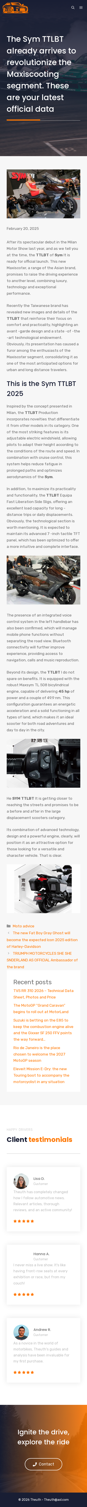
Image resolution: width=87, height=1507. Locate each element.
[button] (73, 8)
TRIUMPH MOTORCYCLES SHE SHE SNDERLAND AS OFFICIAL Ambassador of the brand (42, 960)
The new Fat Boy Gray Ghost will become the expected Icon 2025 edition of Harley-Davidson (42, 940)
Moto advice (23, 926)
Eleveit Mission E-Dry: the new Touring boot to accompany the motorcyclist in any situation (41, 1075)
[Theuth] (15, 8)
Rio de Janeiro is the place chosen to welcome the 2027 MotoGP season (39, 1054)
